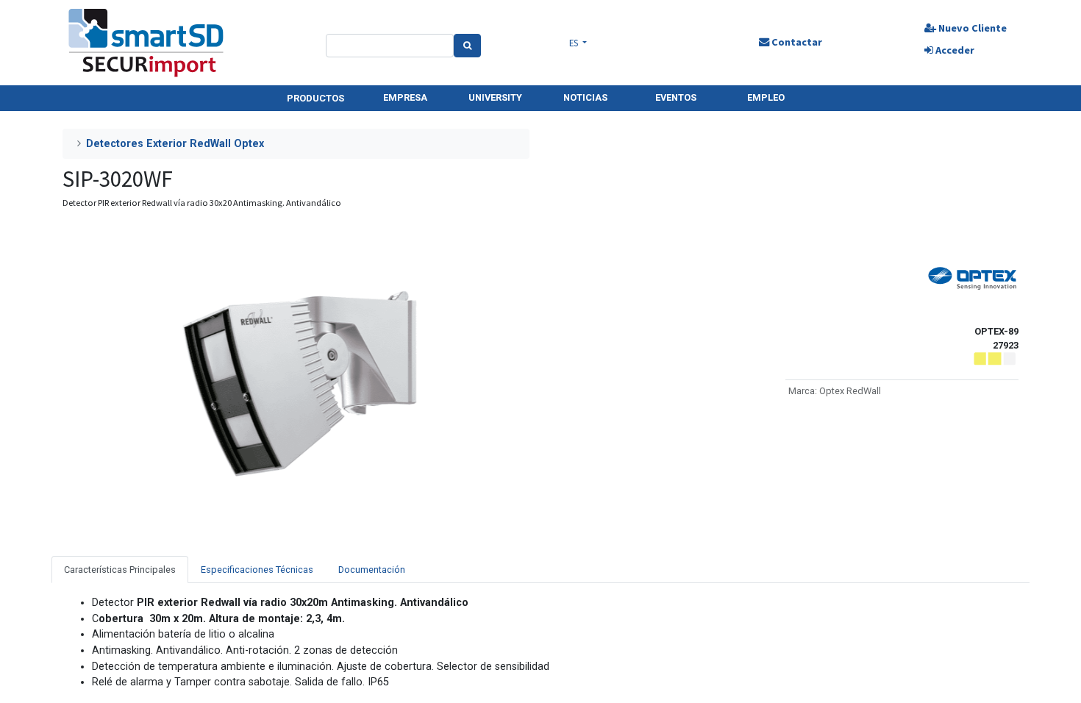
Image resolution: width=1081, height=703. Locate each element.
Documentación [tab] (371, 569)
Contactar (795, 42)
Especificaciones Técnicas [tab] (257, 569)
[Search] (467, 45)
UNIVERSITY (495, 97)
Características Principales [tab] (120, 569)
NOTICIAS (585, 97)
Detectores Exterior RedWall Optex (175, 144)
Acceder (953, 50)
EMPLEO (766, 97)
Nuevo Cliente (971, 28)
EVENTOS (675, 97)
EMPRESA (405, 97)
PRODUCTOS (315, 98)
